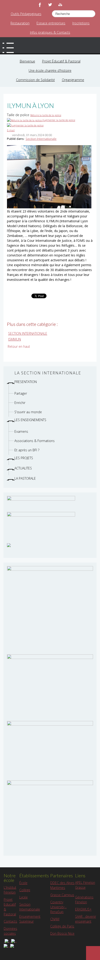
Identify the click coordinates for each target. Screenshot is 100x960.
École (23, 899)
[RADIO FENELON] (9, 561)
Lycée (23, 913)
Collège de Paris (62, 942)
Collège (24, 906)
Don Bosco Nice (62, 949)
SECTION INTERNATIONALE (27, 349)
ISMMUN (14, 355)
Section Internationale (41, 155)
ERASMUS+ (83, 925)
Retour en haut (19, 362)
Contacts (10, 937)
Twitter (50, 4)
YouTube (60, 4)
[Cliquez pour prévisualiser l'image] (49, 192)
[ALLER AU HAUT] (93, 953)
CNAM (54, 935)
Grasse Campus (62, 911)
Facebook (39, 4)
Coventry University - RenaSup (58, 923)
